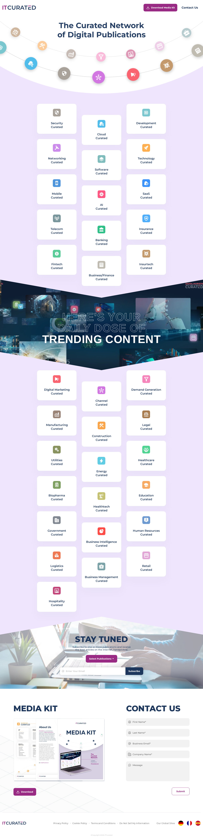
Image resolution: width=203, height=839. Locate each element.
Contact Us (190, 7)
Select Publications (100, 658)
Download (27, 791)
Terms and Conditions (103, 823)
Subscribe (134, 671)
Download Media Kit (163, 7)
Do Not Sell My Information (134, 823)
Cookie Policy (79, 823)
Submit (180, 791)
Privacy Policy (60, 823)
